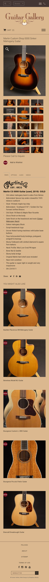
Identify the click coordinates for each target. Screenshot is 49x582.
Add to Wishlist (16, 162)
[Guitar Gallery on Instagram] (21, 567)
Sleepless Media (34, 577)
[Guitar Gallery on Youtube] (29, 567)
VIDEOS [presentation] (28, 175)
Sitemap (24, 557)
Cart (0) (10, 30)
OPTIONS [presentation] (14, 175)
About (24, 551)
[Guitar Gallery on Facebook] (19, 567)
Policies (24, 545)
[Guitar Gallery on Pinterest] (25, 567)
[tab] (6, 175)
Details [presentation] (6, 175)
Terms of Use (24, 563)
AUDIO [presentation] (21, 175)
